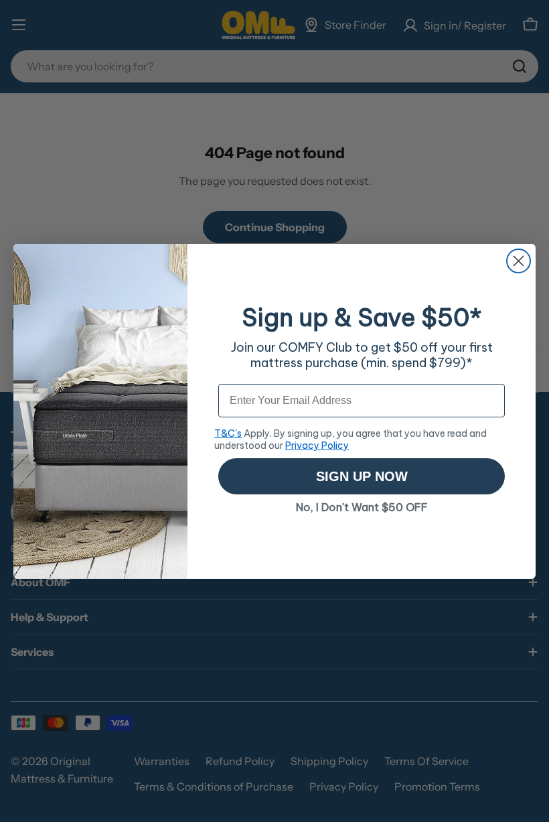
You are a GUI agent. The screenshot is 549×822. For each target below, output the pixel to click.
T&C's (228, 433)
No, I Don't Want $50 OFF (362, 507)
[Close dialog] (518, 261)
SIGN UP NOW (362, 476)
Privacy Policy (317, 445)
